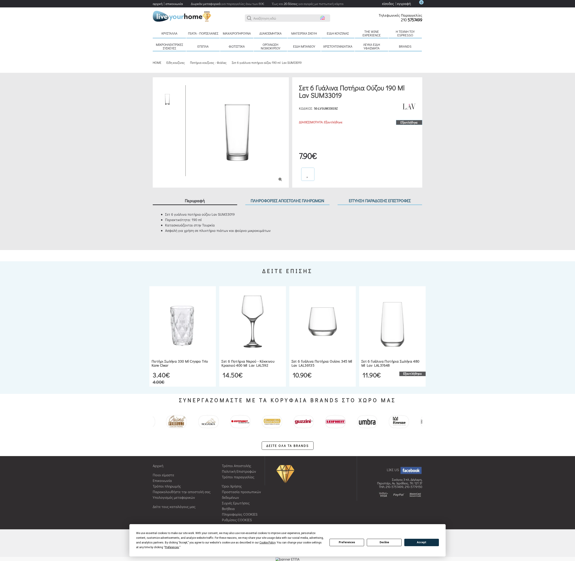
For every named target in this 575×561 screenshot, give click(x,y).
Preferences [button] (172, 547)
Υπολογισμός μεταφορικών (174, 497)
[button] (249, 18)
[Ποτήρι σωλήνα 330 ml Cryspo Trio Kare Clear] (182, 321)
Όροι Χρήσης (232, 486)
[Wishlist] (307, 174)
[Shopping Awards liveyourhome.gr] (286, 473)
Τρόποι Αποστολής (236, 465)
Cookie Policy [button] (267, 542)
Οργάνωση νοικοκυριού (270, 46)
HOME (157, 62)
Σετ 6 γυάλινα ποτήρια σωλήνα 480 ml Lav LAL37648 (390, 363)
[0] (417, 3)
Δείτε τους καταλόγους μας (174, 506)
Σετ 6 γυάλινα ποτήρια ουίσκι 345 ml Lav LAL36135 (322, 363)
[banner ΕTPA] (287, 558)
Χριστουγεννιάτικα (337, 46)
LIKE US (393, 469)
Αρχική (158, 465)
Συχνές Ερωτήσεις (236, 503)
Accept (421, 542)
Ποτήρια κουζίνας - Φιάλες (208, 62)
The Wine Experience (372, 33)
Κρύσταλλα (169, 33)
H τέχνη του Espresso (405, 33)
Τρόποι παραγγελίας (238, 477)
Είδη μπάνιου (304, 46)
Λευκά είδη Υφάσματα (371, 46)
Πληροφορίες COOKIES (239, 514)
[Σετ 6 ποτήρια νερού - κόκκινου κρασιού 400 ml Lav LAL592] (252, 321)
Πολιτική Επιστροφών (239, 471)
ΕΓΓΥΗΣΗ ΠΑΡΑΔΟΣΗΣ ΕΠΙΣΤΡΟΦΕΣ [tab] (380, 200)
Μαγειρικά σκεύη (304, 33)
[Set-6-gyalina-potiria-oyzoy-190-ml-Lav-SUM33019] (280, 179)
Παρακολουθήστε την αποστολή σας (181, 491)
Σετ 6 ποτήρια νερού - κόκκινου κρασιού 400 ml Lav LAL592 (247, 363)
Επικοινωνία (162, 480)
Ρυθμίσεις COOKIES (237, 519)
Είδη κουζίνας (338, 33)
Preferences (347, 542)
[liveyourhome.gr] (182, 15)
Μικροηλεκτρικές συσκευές (169, 46)
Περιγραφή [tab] (195, 200)
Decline (384, 542)
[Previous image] (192, 87)
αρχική (158, 3)
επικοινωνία (174, 3)
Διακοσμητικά (270, 33)
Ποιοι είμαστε (163, 474)
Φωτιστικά (237, 46)
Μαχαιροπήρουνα (237, 33)
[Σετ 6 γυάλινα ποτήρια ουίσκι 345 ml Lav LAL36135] (322, 321)
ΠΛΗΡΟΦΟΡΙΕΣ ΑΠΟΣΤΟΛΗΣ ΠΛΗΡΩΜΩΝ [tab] (287, 200)
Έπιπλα (203, 46)
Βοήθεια (228, 508)
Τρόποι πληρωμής (167, 486)
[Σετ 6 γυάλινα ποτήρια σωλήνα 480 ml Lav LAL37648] (392, 321)
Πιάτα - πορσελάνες (203, 33)
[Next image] (192, 173)
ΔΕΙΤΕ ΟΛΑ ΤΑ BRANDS (287, 445)
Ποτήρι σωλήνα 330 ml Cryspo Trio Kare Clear (180, 363)
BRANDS (405, 46)
